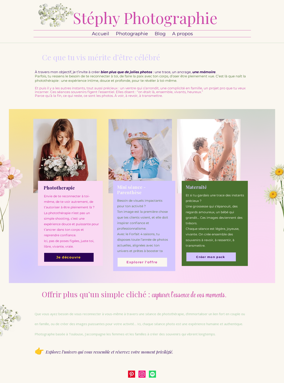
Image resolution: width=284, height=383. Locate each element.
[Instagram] (142, 374)
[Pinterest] (131, 374)
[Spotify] (152, 374)
